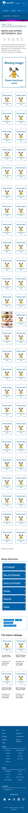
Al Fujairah (9, 566)
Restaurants (15, 16)
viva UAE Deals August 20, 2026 (6, 655)
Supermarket (7, 16)
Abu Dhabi (7, 771)
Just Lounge (20, 759)
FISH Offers (8, 623)
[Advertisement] (14, 713)
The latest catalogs (11, 635)
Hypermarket (9, 620)
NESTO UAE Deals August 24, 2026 (21, 655)
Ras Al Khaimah (11, 574)
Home (3, 730)
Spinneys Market (20, 750)
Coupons (13, 11)
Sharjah (7, 598)
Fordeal (8, 753)
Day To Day (8, 750)
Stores (4, 733)
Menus (19, 11)
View (7, 646)
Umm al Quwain (11, 582)
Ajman (6, 590)
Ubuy (8, 756)
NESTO (10, 24)
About (3, 743)
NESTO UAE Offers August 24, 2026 (7, 688)
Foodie (19, 620)
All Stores (7, 761)
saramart (8, 759)
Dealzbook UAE (8, 789)
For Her (20, 753)
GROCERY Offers (10, 625)
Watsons (20, 756)
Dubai (6, 606)
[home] (8, 3)
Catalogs (5, 11)
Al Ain (20, 771)
